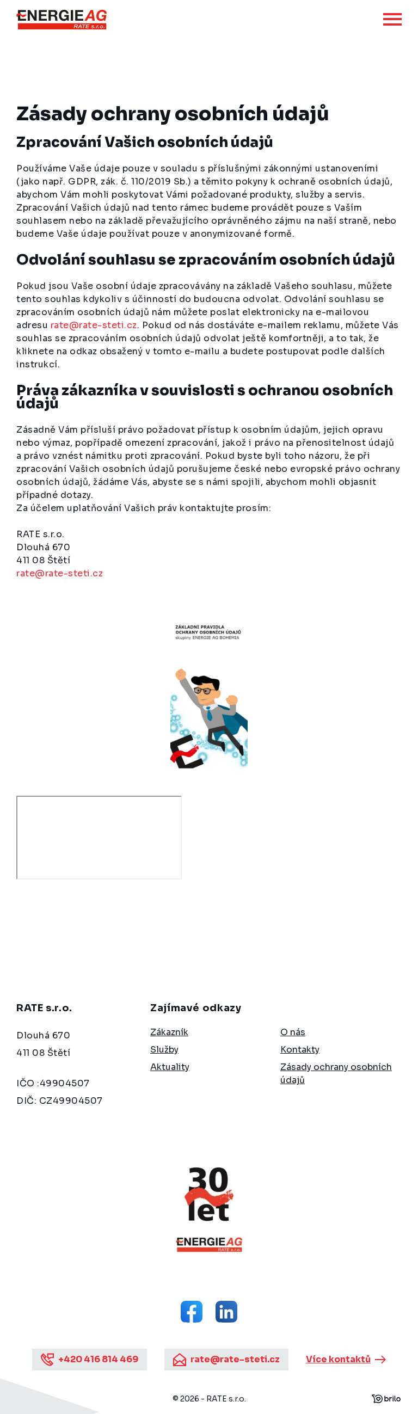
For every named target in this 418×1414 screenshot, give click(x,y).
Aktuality (169, 1067)
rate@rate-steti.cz (94, 325)
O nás (292, 1032)
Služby (164, 1049)
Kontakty (299, 1049)
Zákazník (169, 1032)
